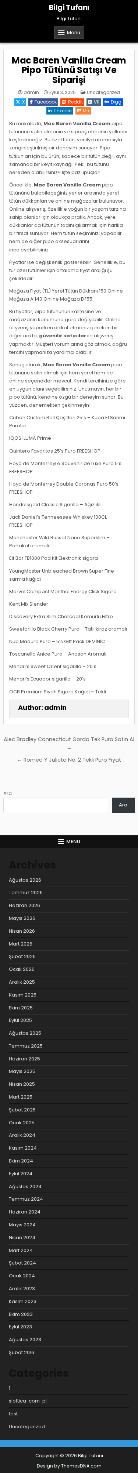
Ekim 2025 (21, 1007)
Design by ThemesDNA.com (69, 1466)
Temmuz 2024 (26, 1199)
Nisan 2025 (22, 1084)
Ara (7, 793)
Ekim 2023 (21, 1314)
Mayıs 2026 (22, 918)
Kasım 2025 (22, 994)
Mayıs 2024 (22, 1224)
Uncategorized (103, 92)
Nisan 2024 (22, 1237)
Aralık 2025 (22, 982)
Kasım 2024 (23, 1147)
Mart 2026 (20, 943)
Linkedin (63, 111)
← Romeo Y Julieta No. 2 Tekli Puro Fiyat (69, 759)
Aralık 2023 (22, 1288)
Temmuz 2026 (26, 892)
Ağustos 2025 (25, 1033)
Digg (116, 102)
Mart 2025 (20, 1096)
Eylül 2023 (20, 1326)
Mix (86, 111)
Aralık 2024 (22, 1135)
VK (96, 102)
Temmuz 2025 (26, 1045)
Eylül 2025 (20, 1020)
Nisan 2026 (22, 931)
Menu (73, 32)
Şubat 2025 (22, 1109)
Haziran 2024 (24, 1211)
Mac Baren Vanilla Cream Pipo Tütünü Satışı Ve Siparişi (69, 70)
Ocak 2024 (22, 1275)
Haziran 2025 (24, 1058)
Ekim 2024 (21, 1160)
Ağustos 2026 (25, 880)
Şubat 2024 (22, 1262)
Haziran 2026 (24, 905)
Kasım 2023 (22, 1301)
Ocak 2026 (22, 969)
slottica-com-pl (28, 1400)
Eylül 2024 (20, 1173)
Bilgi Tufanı (69, 7)
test (13, 1413)
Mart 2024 (21, 1250)
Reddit (75, 102)
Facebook (46, 102)
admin (31, 92)
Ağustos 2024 (25, 1186)
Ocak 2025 (22, 1122)
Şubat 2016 (21, 1352)
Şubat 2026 (22, 956)
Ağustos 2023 (25, 1339)
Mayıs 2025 (22, 1071)
